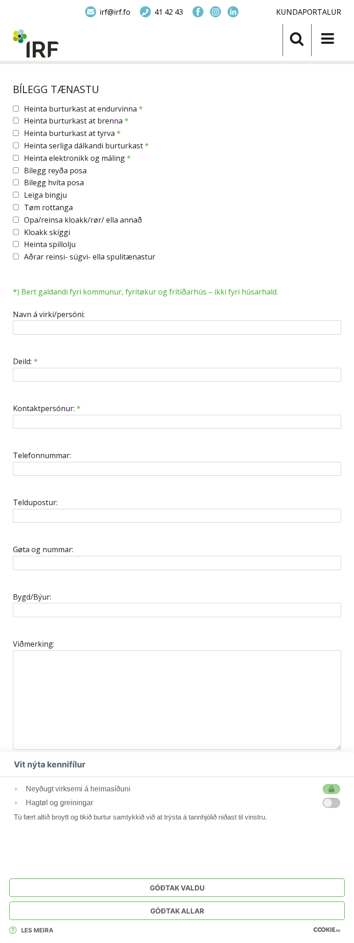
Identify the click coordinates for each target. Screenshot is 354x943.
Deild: (25, 361)
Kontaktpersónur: (47, 408)
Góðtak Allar (177, 911)
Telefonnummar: (42, 455)
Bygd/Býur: (32, 597)
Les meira (37, 930)
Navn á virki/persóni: (49, 314)
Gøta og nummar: (43, 549)
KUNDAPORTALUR (308, 12)
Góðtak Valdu (177, 888)
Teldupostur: (35, 502)
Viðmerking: (33, 644)
